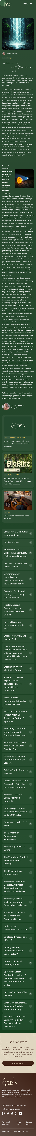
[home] (7, 4)
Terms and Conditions (6, 1123)
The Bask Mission (18, 1063)
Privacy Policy (19, 1123)
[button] (27, 4)
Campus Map (29, 1123)
